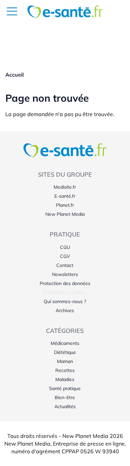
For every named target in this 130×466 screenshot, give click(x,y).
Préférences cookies (65, 292)
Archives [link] (65, 310)
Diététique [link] (65, 352)
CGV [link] (65, 256)
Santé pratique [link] (65, 388)
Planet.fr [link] (65, 205)
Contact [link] (64, 265)
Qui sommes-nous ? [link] (65, 301)
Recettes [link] (65, 370)
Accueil (14, 74)
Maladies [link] (64, 379)
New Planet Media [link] (65, 214)
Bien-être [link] (65, 397)
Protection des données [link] (65, 283)
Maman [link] (65, 361)
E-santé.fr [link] (64, 196)
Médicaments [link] (65, 343)
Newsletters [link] (65, 274)
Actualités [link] (65, 406)
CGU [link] (65, 247)
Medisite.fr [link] (65, 187)
